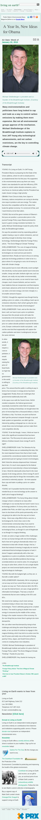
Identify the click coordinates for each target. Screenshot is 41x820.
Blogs (36, 9)
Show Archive (17, 9)
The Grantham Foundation (11, 759)
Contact (9, 809)
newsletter (5, 746)
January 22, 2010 (10, 42)
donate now (6, 731)
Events (9, 11)
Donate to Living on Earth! (12, 720)
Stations (3, 11)
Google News (20, 19)
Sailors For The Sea (17, 750)
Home (2, 9)
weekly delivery (24, 741)
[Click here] (18, 714)
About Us (15, 11)
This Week (9, 9)
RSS (14, 809)
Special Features (28, 9)
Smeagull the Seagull (9, 797)
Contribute (22, 771)
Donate (22, 11)
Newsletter (29, 11)
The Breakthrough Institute (10, 665)
